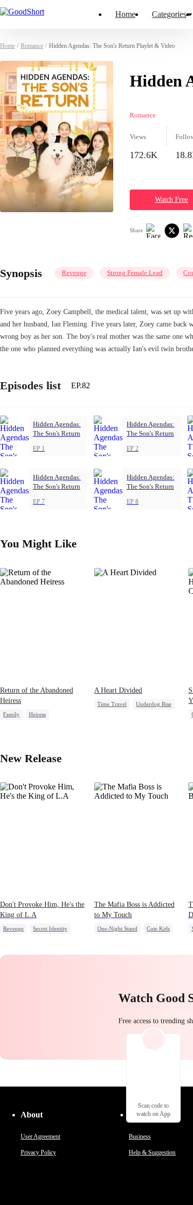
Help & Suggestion (152, 1152)
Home (125, 14)
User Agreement (40, 1136)
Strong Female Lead (135, 273)
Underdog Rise (153, 704)
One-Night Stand (117, 928)
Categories (169, 14)
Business (140, 1136)
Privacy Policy (38, 1152)
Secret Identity (50, 928)
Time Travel (112, 704)
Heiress (37, 714)
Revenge (74, 273)
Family (11, 714)
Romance (32, 45)
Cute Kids (158, 928)
